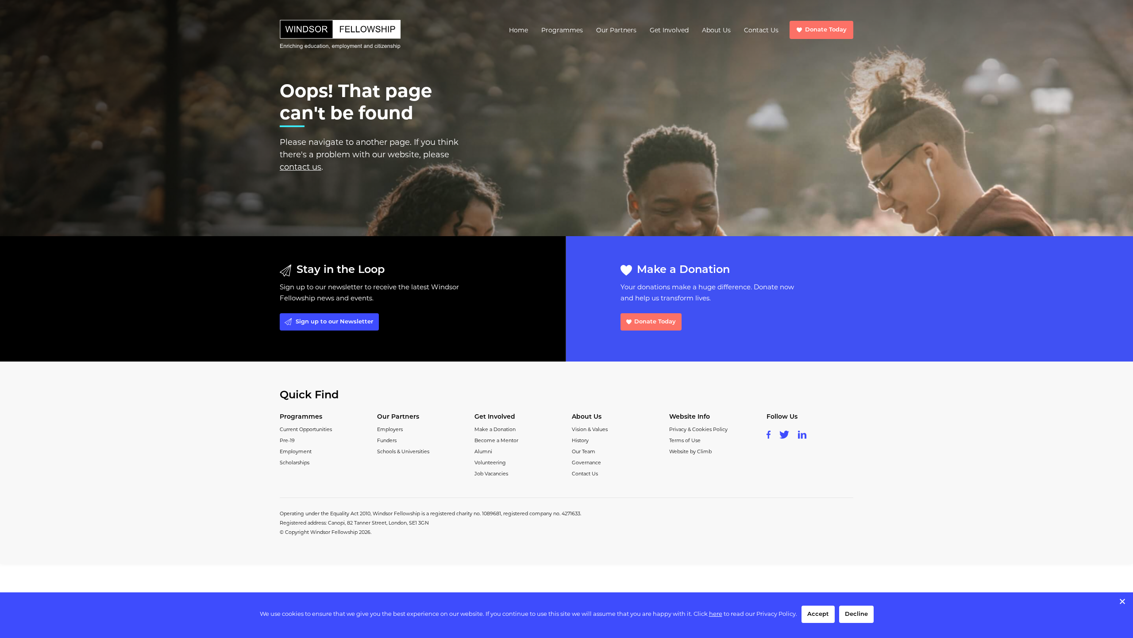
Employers (390, 429)
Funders (387, 440)
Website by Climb (690, 451)
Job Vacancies (491, 474)
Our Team (583, 451)
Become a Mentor (496, 440)
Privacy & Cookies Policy (698, 429)
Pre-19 (287, 440)
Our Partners (616, 30)
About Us (716, 30)
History (580, 440)
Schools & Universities (403, 451)
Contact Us (761, 30)
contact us (300, 167)
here (715, 613)
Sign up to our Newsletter (334, 322)
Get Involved (669, 30)
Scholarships (294, 462)
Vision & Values (590, 429)
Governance (586, 462)
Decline (856, 614)
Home (518, 30)
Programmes (562, 30)
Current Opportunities (306, 429)
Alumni (483, 451)
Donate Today (826, 30)
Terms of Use (685, 440)
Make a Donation (495, 429)
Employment (296, 451)
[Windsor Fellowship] (340, 34)
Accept (818, 614)
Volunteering (490, 462)
